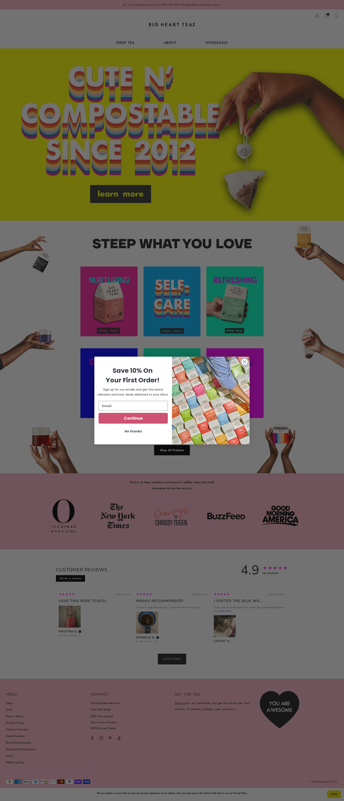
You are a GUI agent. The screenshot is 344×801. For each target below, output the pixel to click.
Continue (133, 418)
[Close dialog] (244, 361)
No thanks (133, 431)
